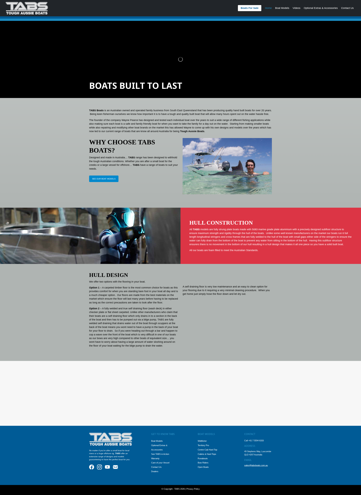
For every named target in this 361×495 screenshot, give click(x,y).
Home (268, 8)
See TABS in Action (160, 454)
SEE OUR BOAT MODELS (103, 179)
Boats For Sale (249, 8)
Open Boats (203, 467)
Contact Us (347, 8)
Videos (296, 8)
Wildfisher (202, 441)
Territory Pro (203, 445)
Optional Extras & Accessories (321, 8)
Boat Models (282, 8)
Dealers (154, 471)
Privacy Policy (193, 489)
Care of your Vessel (160, 462)
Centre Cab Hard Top (207, 449)
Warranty (155, 458)
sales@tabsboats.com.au (256, 465)
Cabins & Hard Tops (207, 454)
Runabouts (203, 458)
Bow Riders (203, 462)
